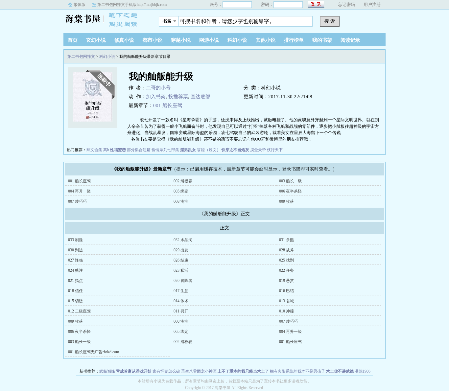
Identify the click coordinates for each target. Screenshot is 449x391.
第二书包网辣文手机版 (132, 4)
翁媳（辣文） (209, 150)
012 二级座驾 (79, 311)
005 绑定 (181, 191)
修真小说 (124, 40)
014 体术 (181, 301)
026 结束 (181, 260)
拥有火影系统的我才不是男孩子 (297, 371)
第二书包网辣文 (104, 19)
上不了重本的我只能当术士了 (243, 371)
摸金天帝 (258, 150)
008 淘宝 (181, 201)
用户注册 (372, 4)
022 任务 (286, 270)
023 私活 (181, 270)
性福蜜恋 (118, 150)
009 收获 (286, 201)
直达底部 (200, 96)
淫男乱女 (188, 150)
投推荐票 (178, 96)
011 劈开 (181, 311)
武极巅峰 (107, 371)
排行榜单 (294, 40)
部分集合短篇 (139, 150)
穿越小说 (181, 40)
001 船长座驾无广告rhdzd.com (93, 352)
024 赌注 (75, 270)
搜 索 (329, 21)
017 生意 (181, 290)
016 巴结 (286, 290)
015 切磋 (75, 301)
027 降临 (75, 260)
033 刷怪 (75, 240)
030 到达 (75, 250)
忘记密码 (346, 4)
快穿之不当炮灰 (235, 150)
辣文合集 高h (97, 150)
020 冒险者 (183, 280)
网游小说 (209, 40)
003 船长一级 (290, 181)
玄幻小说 (96, 40)
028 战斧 (286, 250)
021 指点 (75, 280)
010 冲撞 (286, 311)
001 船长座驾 (167, 105)
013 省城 (286, 301)
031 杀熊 (286, 240)
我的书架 (322, 40)
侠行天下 (275, 150)
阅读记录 (350, 40)
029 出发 (181, 250)
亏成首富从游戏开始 (134, 371)
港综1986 (362, 371)
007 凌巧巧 (77, 201)
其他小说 (265, 40)
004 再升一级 (79, 191)
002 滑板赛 (183, 181)
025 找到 (286, 260)
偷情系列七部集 (165, 150)
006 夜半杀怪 (290, 191)
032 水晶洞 (183, 240)
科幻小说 (237, 40)
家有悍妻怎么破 (166, 371)
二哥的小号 (158, 87)
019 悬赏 (286, 280)
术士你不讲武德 (340, 371)
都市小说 (152, 40)
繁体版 (79, 4)
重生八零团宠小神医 (199, 371)
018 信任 (75, 290)
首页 (73, 40)
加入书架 (156, 96)
